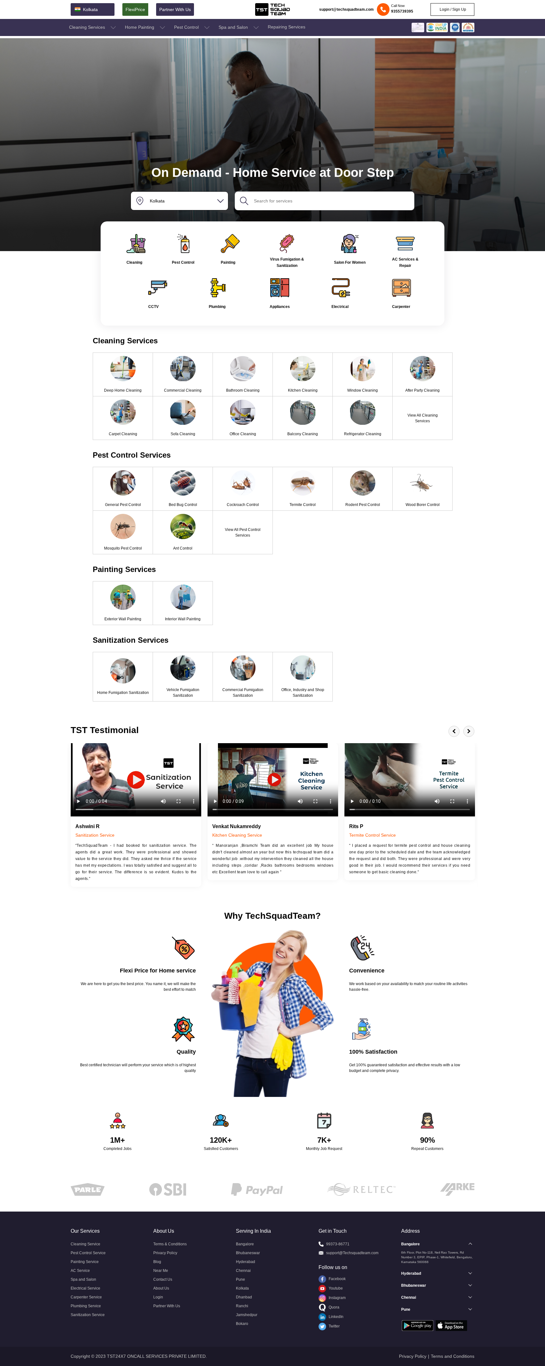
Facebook (337, 1279)
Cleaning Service (85, 1244)
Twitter (334, 1326)
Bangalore (245, 1244)
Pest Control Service (88, 1253)
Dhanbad (244, 1297)
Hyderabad (245, 1262)
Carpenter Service (86, 1297)
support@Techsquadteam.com (352, 1253)
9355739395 (402, 11)
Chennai (243, 1270)
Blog (157, 1262)
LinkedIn (335, 1317)
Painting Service (85, 1262)
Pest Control (187, 27)
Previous (454, 731)
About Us (161, 1288)
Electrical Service (85, 1288)
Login (158, 1297)
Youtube (335, 1288)
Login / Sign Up (452, 9)
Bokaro (242, 1323)
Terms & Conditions (170, 1244)
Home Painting (140, 27)
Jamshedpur (246, 1315)
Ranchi (242, 1306)
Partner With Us (175, 9)
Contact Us (162, 1279)
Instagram (337, 1298)
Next (468, 731)
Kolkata (242, 1288)
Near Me (160, 1270)
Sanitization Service (88, 1315)
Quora (333, 1307)
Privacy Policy (165, 1253)
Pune (240, 1279)
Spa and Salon (234, 27)
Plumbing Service (86, 1306)
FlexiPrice (135, 9)
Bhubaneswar (248, 1253)
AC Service (80, 1270)
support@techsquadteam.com (346, 9)
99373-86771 (337, 1244)
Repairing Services (286, 26)
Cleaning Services (87, 27)
